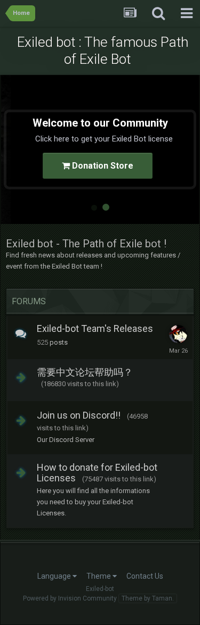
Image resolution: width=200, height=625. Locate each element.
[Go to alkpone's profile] (178, 334)
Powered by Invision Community (70, 598)
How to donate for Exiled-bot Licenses (97, 473)
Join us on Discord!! (79, 415)
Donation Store (101, 166)
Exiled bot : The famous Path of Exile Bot (102, 50)
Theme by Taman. (148, 598)
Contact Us (144, 576)
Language (55, 576)
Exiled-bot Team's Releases (95, 328)
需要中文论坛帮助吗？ (85, 372)
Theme (99, 576)
